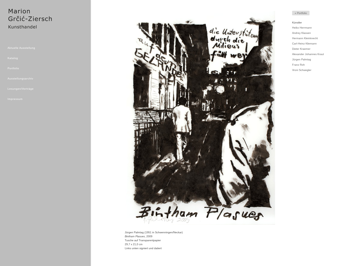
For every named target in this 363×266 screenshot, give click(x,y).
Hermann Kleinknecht (305, 38)
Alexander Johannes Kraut (308, 54)
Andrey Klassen (301, 32)
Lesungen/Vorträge (21, 88)
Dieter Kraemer (301, 48)
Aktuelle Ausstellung (21, 47)
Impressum (15, 98)
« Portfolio (301, 13)
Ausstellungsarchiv (20, 78)
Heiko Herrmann (302, 27)
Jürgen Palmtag (301, 59)
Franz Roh (298, 64)
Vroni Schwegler (301, 70)
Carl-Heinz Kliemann (304, 43)
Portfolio (13, 68)
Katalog (13, 58)
